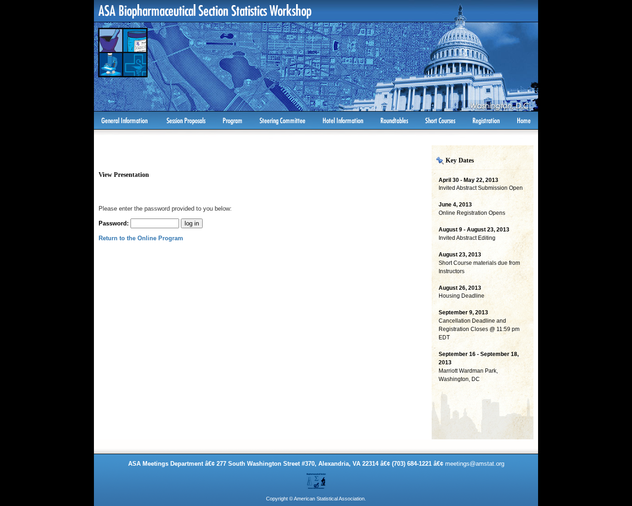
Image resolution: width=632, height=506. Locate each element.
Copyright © (279, 498)
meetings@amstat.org (474, 463)
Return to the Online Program (141, 238)
